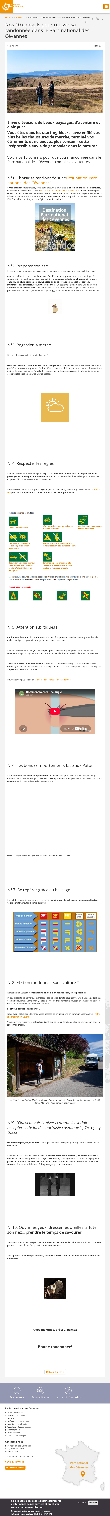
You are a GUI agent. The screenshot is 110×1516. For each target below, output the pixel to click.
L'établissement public (16, 1415)
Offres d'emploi (13, 1432)
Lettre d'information (68, 1397)
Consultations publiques (17, 1435)
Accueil (8, 17)
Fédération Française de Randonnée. (54, 679)
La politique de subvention (18, 1424)
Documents (17, 1397)
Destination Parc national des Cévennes (58, 190)
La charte (10, 1418)
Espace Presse (41, 1397)
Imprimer (86, 21)
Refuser (93, 1502)
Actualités (18, 17)
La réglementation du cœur (18, 1421)
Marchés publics (13, 1430)
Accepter (82, 1502)
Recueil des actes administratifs (19, 1427)
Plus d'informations (43, 1513)
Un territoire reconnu (15, 1412)
